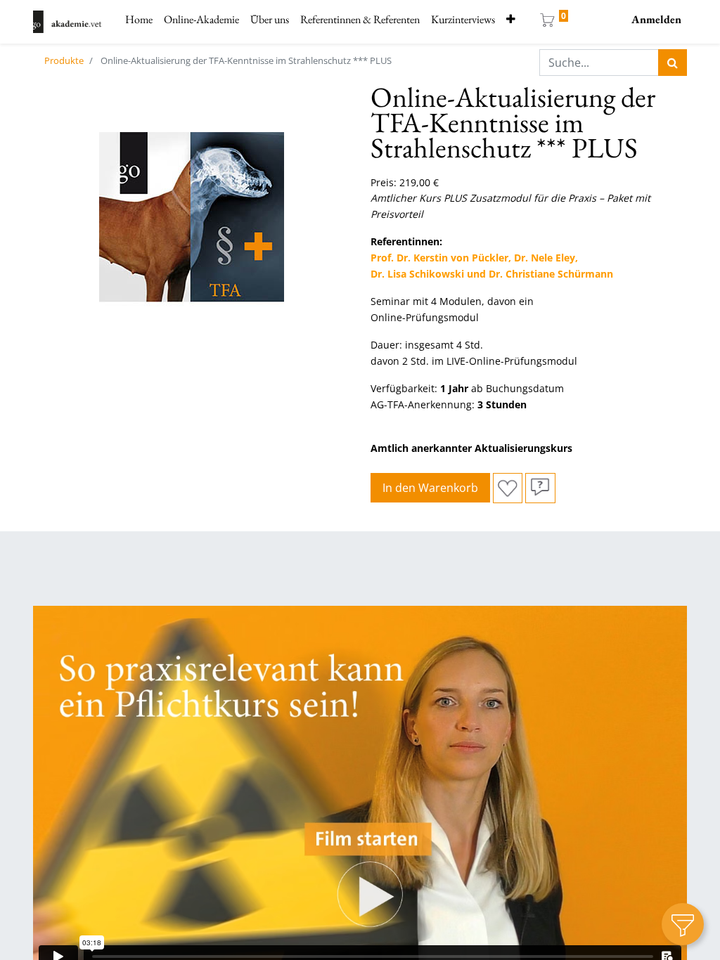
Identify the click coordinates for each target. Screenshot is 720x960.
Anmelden (656, 19)
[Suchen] (672, 62)
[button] (511, 20)
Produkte (64, 60)
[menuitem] (139, 20)
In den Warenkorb (430, 487)
